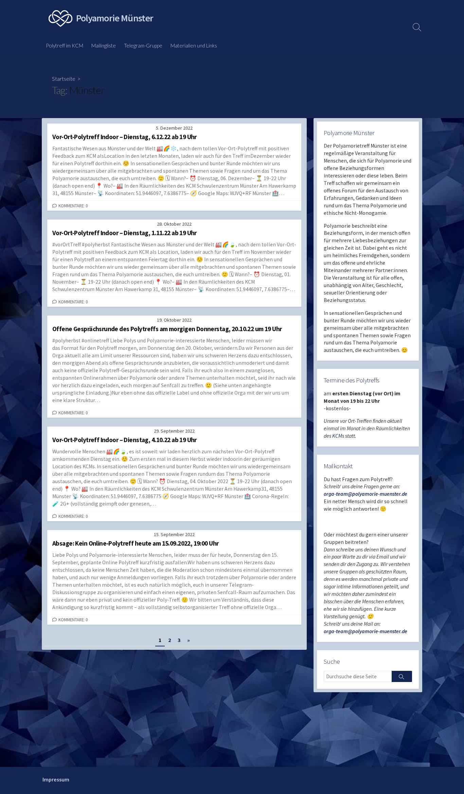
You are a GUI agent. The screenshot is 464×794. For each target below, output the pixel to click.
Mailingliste (103, 45)
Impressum (55, 779)
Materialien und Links (194, 45)
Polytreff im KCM (64, 45)
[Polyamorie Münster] (60, 18)
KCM (337, 436)
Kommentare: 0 (73, 205)
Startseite (63, 78)
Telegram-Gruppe (143, 45)
